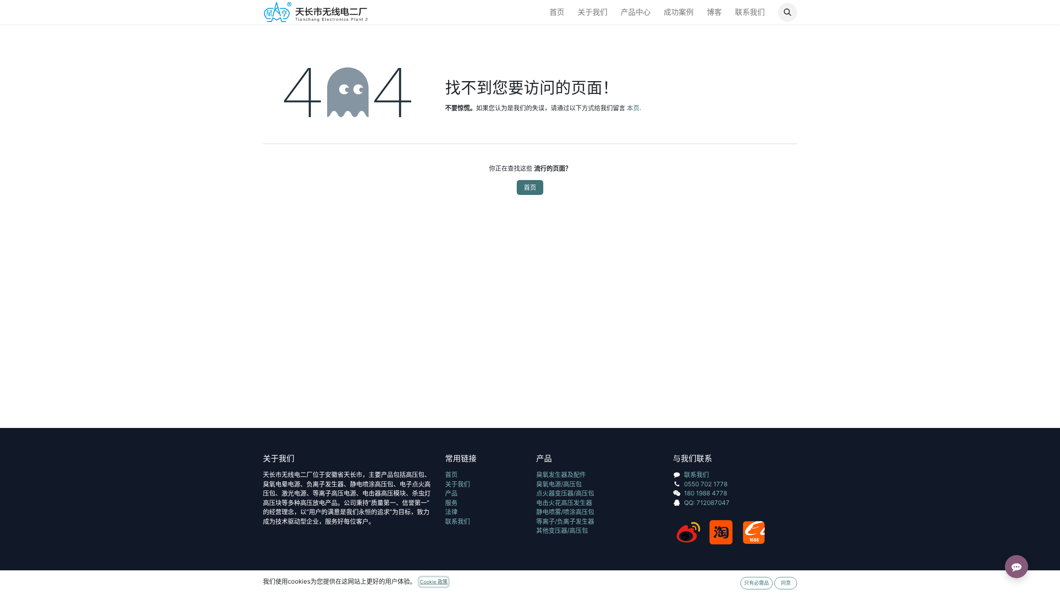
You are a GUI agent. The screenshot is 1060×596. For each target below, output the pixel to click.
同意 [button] (786, 583)
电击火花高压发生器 (564, 503)
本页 (633, 108)
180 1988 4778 (705, 493)
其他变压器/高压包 (562, 530)
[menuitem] (557, 12)
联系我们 (457, 521)
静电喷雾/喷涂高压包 (565, 512)
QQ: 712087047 (707, 503)
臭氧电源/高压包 (559, 484)
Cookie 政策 (434, 582)
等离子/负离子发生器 (565, 521)
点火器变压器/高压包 (565, 493)
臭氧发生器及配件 (561, 474)
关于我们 (457, 484)
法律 (451, 512)
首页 (530, 187)
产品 (451, 493)
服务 (451, 503)
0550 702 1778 (706, 484)
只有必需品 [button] (756, 583)
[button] (787, 12)
